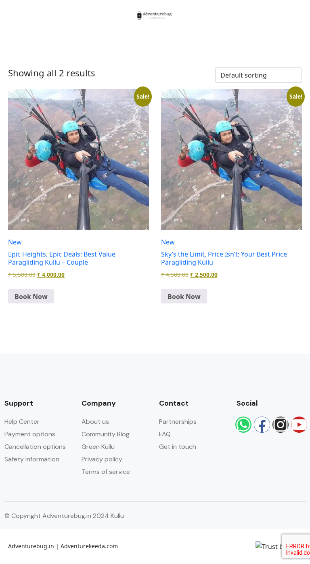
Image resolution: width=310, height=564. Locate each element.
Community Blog (106, 434)
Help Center (22, 421)
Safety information (31, 459)
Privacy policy (102, 459)
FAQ (165, 434)
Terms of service (106, 471)
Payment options (29, 434)
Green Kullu (98, 446)
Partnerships (178, 421)
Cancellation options (35, 446)
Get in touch (177, 446)
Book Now (31, 296)
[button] (275, 15)
